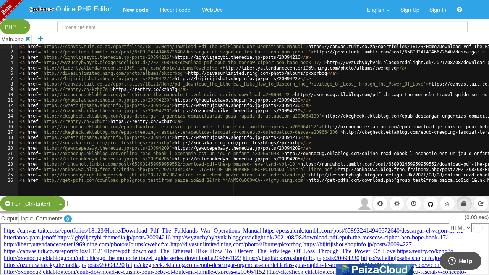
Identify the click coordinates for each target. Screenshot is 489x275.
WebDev (212, 9)
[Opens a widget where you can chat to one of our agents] (460, 261)
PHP (10, 27)
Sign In (437, 9)
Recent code (175, 9)
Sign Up (409, 9)
